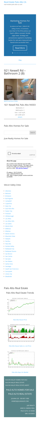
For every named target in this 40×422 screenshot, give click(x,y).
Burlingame (9, 198)
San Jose (8, 259)
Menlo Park (9, 226)
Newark (7, 239)
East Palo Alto (9, 208)
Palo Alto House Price (20, 320)
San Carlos (8, 256)
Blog (20, 60)
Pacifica (7, 241)
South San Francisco (11, 269)
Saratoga (8, 266)
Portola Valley (9, 246)
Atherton (8, 191)
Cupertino (8, 203)
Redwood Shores (10, 251)
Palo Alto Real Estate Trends (20, 292)
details (20, 117)
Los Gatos (8, 224)
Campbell (8, 201)
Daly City (8, 206)
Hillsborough (9, 216)
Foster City (8, 211)
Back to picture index (11, 101)
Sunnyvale (8, 271)
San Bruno (8, 254)
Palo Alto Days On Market (20, 372)
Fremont (8, 213)
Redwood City (9, 249)
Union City (8, 274)
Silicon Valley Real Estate (14, 382)
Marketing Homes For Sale (20, 22)
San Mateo (8, 261)
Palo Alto (8, 244)
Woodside (8, 276)
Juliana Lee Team (16, 26)
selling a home (16, 28)
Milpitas (8, 231)
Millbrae (8, 229)
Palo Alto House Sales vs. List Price (20, 346)
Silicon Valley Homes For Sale (16, 380)
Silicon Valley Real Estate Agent (17, 385)
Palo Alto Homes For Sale (16, 125)
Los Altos (8, 219)
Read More (20, 48)
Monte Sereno (9, 234)
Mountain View (10, 236)
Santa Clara (9, 264)
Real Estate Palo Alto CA (15, 2)
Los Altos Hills (9, 221)
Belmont (8, 193)
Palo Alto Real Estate (16, 288)
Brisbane (8, 196)
